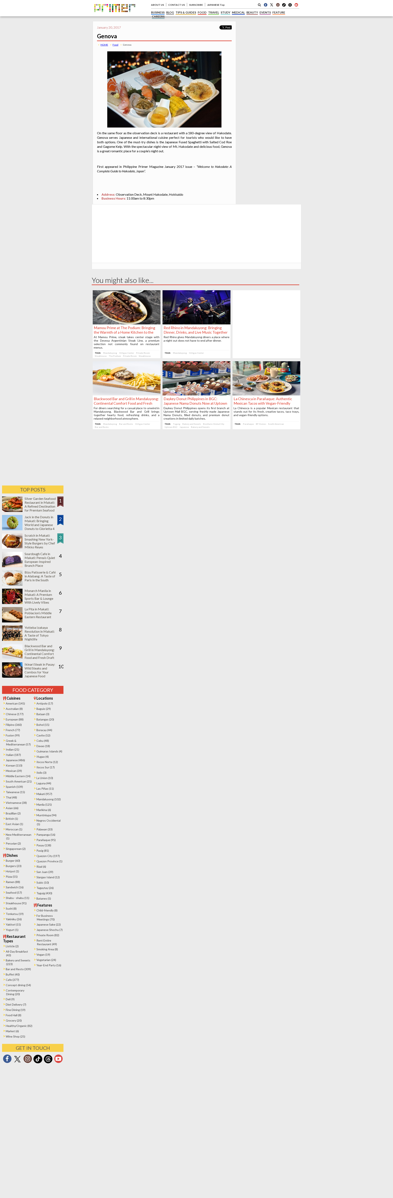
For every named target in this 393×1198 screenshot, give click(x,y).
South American (276, 424)
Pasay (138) (43, 845)
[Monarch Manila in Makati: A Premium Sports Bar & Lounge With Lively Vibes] (12, 603)
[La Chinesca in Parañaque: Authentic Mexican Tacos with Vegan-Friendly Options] (266, 394)
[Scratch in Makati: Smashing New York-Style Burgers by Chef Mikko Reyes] (12, 547)
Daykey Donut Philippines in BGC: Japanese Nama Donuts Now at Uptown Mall (195, 403)
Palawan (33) (44, 829)
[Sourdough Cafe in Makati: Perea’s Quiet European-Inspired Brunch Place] (12, 566)
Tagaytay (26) (45, 888)
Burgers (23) (13, 866)
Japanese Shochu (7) (49, 930)
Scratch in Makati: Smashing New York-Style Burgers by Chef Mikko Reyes (40, 541)
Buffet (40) (13, 974)
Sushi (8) (11, 908)
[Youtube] (296, 4)
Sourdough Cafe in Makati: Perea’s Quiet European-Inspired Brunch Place (40, 559)
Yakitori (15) (13, 924)
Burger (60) (13, 860)
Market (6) (12, 1031)
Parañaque (248, 424)
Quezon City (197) (48, 856)
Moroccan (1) (14, 829)
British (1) (12, 818)
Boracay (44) (44, 730)
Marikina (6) (43, 810)
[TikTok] (284, 6)
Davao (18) (43, 746)
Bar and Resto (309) (18, 969)
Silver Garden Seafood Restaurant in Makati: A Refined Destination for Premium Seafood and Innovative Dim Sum (40, 508)
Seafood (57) (14, 892)
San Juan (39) (44, 872)
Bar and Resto (126, 424)
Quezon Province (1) (49, 861)
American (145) (15, 703)
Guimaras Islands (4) (49, 751)
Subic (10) (42, 882)
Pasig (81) (42, 850)
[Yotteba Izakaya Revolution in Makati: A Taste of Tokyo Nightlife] (12, 639)
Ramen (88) (13, 882)
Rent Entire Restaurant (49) (46, 942)
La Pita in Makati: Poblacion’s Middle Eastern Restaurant (38, 613)
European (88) (15, 719)
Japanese (184, 427)
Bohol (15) (42, 724)
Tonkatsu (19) (15, 914)
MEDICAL (238, 12)
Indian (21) (12, 749)
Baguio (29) (43, 708)
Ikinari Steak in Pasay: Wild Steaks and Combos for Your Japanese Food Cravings (40, 672)
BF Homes (261, 424)
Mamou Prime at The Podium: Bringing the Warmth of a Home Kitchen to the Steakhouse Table (124, 332)
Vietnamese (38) (16, 802)
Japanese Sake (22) (48, 924)
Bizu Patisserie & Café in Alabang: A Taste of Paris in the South (40, 576)
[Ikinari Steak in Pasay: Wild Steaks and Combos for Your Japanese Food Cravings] (12, 676)
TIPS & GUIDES (186, 12)
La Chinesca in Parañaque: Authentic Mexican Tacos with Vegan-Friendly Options (263, 403)
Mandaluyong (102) (48, 799)
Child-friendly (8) (47, 910)
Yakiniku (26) (14, 919)
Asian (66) (12, 808)
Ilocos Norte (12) (47, 762)
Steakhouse (101, 356)
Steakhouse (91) (16, 903)
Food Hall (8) (13, 1015)
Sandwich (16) (15, 887)
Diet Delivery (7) (16, 1004)
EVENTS (265, 12)
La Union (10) (44, 778)
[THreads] (290, 6)
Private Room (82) (47, 935)
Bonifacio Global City (213, 424)
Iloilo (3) (41, 772)
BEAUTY (252, 12)
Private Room (143, 353)
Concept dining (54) (18, 985)
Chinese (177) (15, 714)
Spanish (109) (14, 786)
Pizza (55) (12, 876)
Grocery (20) (14, 1020)
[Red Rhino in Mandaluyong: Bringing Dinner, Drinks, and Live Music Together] (196, 323)
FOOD (202, 12)
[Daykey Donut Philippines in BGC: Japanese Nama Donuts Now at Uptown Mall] (196, 394)
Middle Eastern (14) (18, 776)
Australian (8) (14, 708)
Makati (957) (44, 794)
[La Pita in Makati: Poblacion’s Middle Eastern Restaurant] (12, 621)
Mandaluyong (110, 353)
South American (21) (19, 781)
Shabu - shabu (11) (17, 898)
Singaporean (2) (16, 848)
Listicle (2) (12, 946)
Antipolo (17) (44, 703)
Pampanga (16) (45, 834)
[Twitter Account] (272, 4)
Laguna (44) (43, 783)
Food (115, 44)
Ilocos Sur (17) (45, 767)
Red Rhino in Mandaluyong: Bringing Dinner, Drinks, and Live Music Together (196, 329)
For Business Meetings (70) (45, 917)
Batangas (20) (45, 719)
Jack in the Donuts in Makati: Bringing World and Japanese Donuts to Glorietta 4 (39, 523)
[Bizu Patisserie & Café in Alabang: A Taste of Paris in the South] (12, 584)
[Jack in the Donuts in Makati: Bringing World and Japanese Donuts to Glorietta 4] (12, 529)
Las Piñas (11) (45, 788)
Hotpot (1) (12, 871)
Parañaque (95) (46, 840)
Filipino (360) (14, 724)
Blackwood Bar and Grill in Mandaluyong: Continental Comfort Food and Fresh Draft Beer (126, 403)
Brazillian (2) (13, 813)
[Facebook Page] (265, 4)
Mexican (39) (14, 770)
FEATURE (278, 12)
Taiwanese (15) (15, 792)
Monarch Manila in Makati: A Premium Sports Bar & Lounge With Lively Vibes (39, 596)
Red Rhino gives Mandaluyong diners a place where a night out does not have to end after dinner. (196, 338)
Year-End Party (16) (48, 965)
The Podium (115, 356)
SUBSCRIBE (196, 4)
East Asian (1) (14, 824)
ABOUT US (157, 4)
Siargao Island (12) (48, 877)
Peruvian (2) (13, 843)
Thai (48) (11, 797)
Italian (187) (13, 755)
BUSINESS (158, 12)
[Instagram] (278, 4)
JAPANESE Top (216, 4)
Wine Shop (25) (15, 1036)
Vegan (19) (43, 954)
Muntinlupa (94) (46, 815)
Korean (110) (14, 765)
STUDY (225, 12)
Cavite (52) (43, 735)
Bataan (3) (42, 714)
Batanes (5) (43, 898)
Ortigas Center (126, 353)
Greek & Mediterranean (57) (18, 742)
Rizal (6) (41, 866)
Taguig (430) (44, 893)
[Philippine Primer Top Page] (115, 15)
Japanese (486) (15, 760)
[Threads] (48, 1063)
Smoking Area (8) (47, 949)
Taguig (176, 424)
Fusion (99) (13, 735)
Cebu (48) (42, 740)
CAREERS (158, 16)
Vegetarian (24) (46, 960)
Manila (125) (44, 804)
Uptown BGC (171, 427)
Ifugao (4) (42, 756)
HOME (104, 44)
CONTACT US (176, 4)
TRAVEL (213, 12)
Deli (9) (10, 999)
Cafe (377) (12, 979)
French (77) (13, 730)
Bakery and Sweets (191, 424)
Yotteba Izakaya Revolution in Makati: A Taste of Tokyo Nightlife (40, 633)
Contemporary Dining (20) (15, 992)
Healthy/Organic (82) (19, 1026)
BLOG (170, 12)
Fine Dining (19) (15, 1010)
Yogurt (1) (12, 930)
